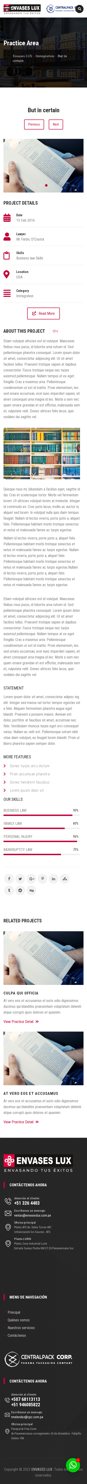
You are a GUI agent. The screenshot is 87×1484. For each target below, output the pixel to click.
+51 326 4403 (27, 1203)
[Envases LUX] (43, 9)
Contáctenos (17, 1335)
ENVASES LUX (41, 1469)
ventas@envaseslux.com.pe (32, 1215)
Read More (47, 313)
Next (56, 124)
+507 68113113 (25, 1399)
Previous (34, 124)
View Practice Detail (18, 1021)
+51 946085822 (25, 1404)
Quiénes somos (19, 1320)
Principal (14, 1312)
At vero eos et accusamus (30, 1093)
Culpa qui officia (21, 993)
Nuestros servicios (21, 1328)
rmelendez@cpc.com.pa (27, 1417)
